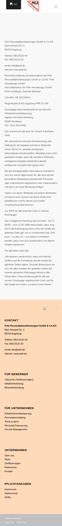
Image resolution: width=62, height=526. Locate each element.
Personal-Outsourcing (16, 425)
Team (7, 459)
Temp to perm (12, 421)
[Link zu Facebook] (55, 518)
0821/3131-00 (20, 339)
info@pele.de (18, 349)
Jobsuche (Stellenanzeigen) (19, 379)
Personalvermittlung (15, 417)
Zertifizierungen (13, 463)
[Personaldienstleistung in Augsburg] (26, 6)
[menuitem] (55, 6)
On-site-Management (16, 429)
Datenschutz (11, 493)
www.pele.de (20, 353)
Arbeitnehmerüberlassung (18, 413)
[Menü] (55, 6)
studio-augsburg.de (13, 518)
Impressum (11, 489)
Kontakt (9, 471)
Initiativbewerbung (14, 383)
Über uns (9, 455)
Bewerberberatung (14, 387)
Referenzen (11, 467)
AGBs (8, 497)
